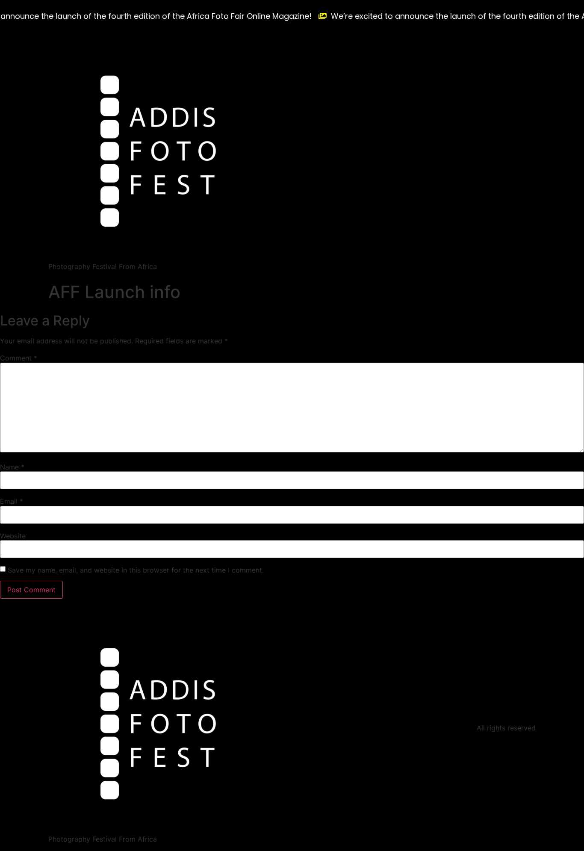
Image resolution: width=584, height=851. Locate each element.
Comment (18, 358)
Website (13, 535)
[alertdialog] (292, 16)
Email (11, 501)
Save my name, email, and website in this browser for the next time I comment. (136, 570)
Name (12, 467)
